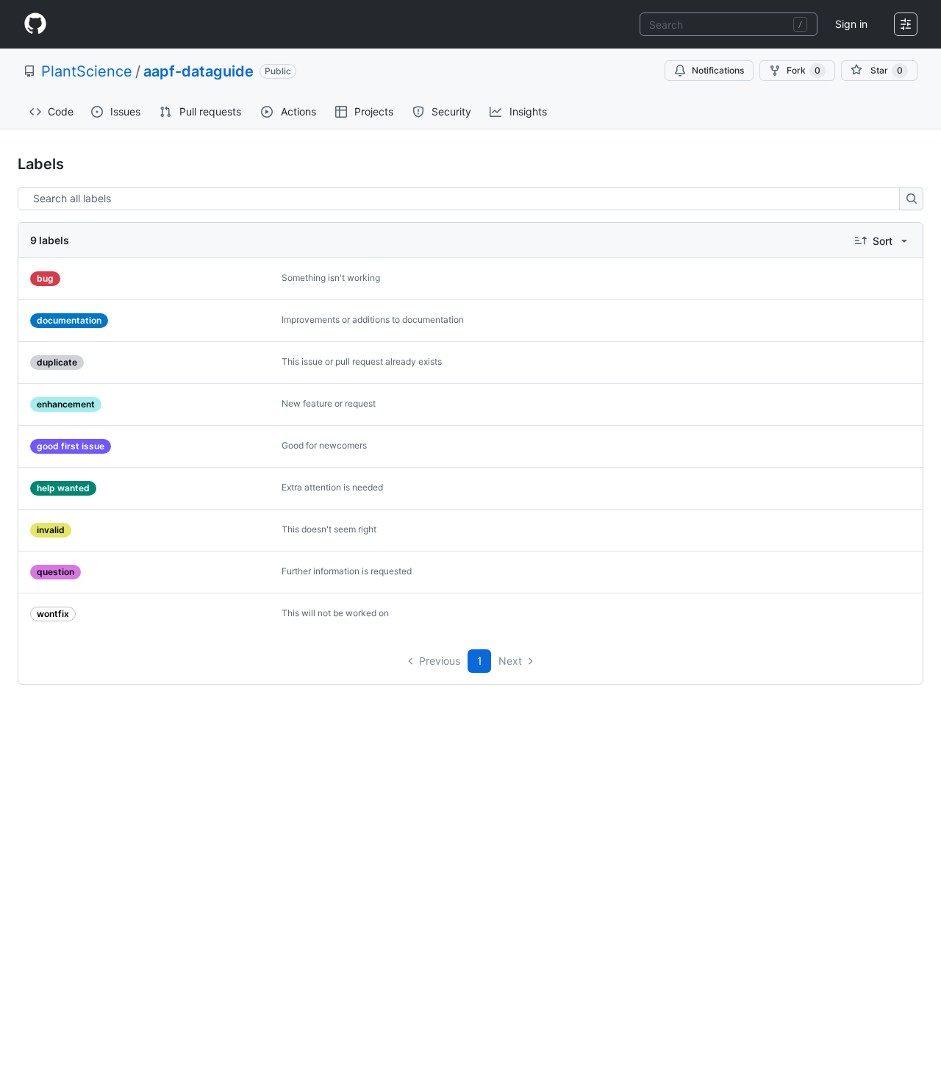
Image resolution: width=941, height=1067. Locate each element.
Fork (803, 70)
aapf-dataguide (198, 71)
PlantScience (86, 71)
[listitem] (470, 279)
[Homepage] (35, 24)
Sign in (851, 24)
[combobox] (728, 24)
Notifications (718, 70)
